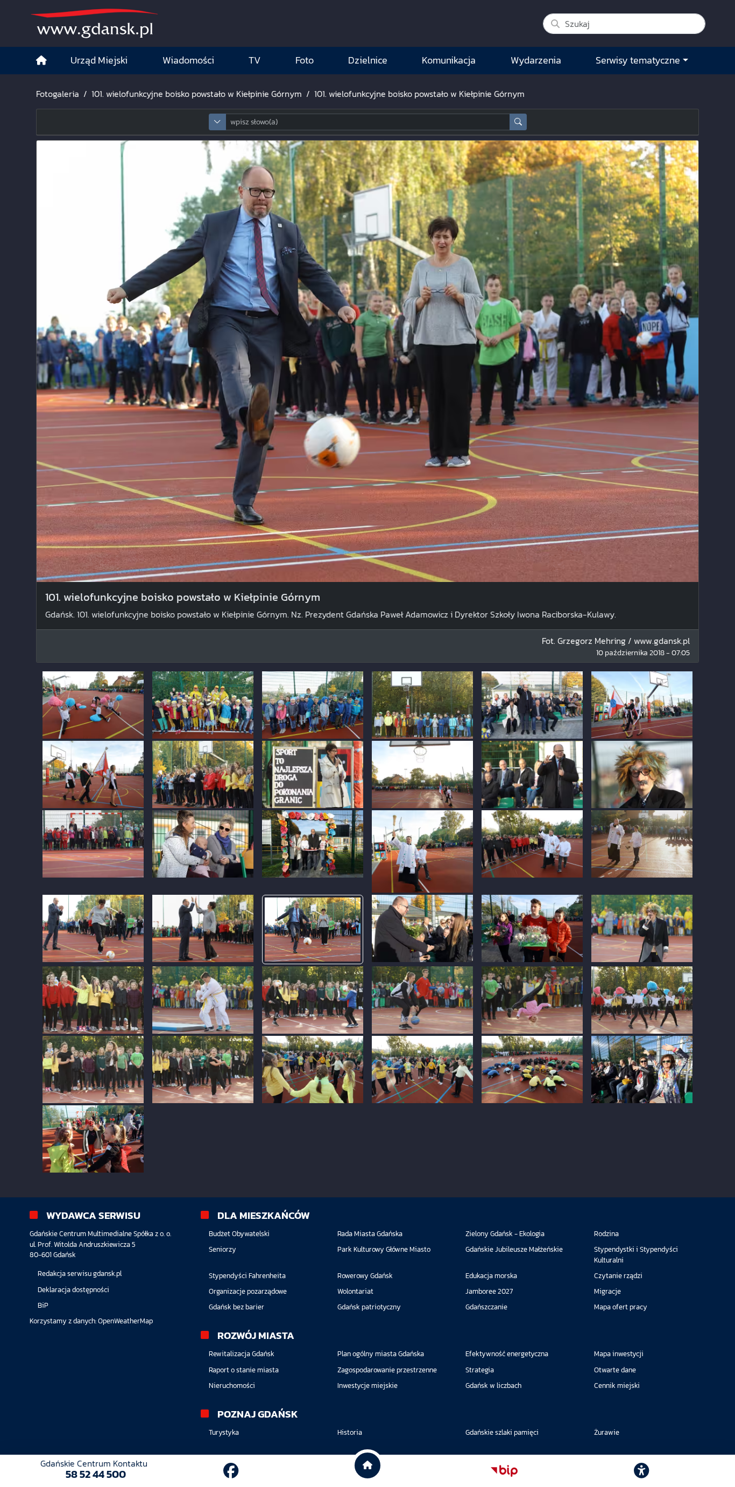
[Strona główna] (41, 60)
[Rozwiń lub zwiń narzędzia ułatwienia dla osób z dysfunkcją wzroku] (641, 1471)
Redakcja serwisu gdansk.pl (80, 1273)
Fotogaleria (57, 93)
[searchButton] (518, 122)
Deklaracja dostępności (73, 1290)
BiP (43, 1305)
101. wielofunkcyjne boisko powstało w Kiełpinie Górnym (196, 93)
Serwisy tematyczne (638, 60)
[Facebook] (230, 1471)
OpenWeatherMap (125, 1321)
